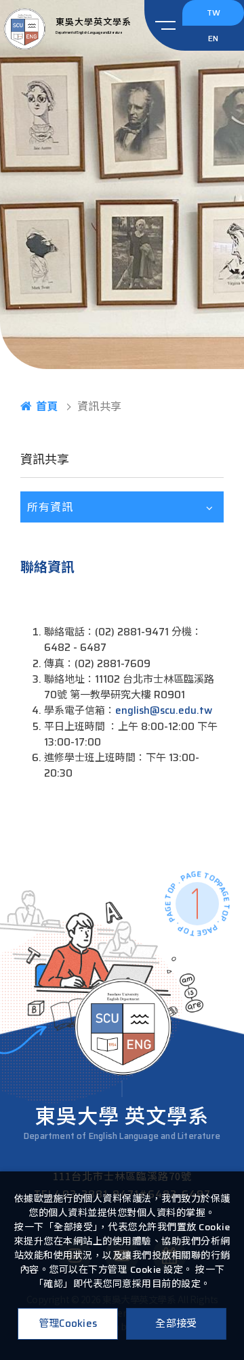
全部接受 (176, 1323)
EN (213, 38)
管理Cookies (68, 1323)
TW (213, 12)
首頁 (47, 406)
